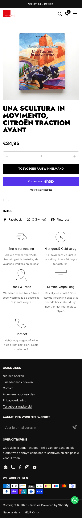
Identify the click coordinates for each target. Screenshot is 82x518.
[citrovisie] (9, 13)
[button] (59, 13)
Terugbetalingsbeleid (17, 406)
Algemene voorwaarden (19, 394)
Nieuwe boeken (13, 376)
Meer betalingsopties (41, 189)
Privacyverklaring (14, 400)
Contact (8, 388)
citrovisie (34, 505)
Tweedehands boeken (18, 382)
